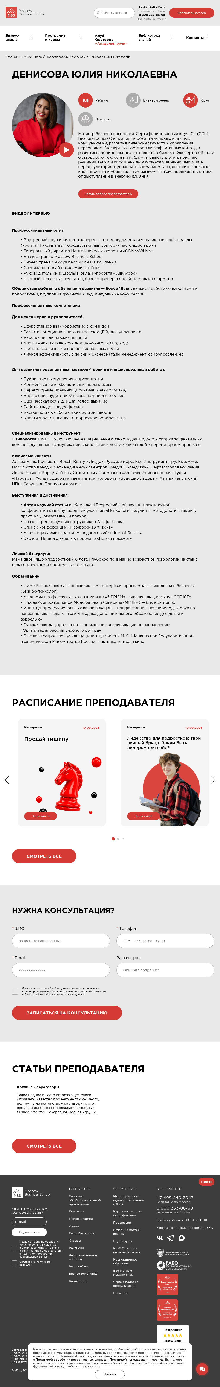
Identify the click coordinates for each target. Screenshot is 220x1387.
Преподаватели (81, 1218)
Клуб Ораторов (104, 37)
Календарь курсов (192, 13)
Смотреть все (44, 856)
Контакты (76, 1211)
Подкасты (120, 1293)
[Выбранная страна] (126, 941)
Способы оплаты (82, 1233)
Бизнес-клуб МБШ (83, 1273)
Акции (74, 1226)
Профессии (122, 1222)
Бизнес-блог (78, 1266)
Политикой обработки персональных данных (71, 1359)
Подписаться (29, 1232)
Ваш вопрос (128, 958)
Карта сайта (78, 1281)
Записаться (40, 816)
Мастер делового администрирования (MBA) (129, 1200)
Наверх (206, 1181)
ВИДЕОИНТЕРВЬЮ (31, 213)
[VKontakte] (162, 1238)
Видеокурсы (122, 1241)
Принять (110, 1374)
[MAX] (181, 1238)
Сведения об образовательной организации (85, 1200)
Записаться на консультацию (67, 1012)
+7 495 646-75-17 (152, 7)
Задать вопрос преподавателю (108, 194)
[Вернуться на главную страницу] (25, 13)
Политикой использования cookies (136, 1359)
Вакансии (76, 1248)
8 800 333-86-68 (152, 15)
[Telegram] (172, 1238)
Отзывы (75, 1240)
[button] (113, 838)
